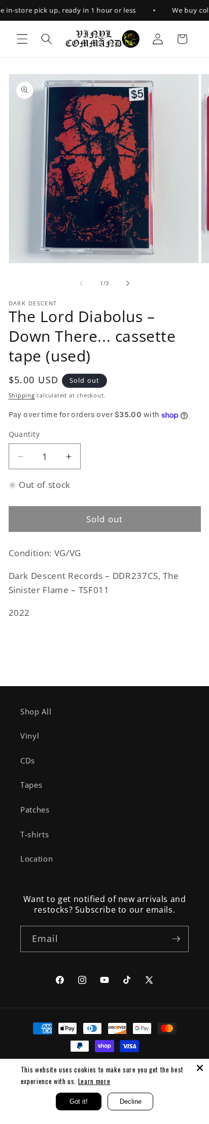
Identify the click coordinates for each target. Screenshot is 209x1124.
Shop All (35, 711)
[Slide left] (81, 283)
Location (36, 858)
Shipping (22, 395)
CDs (27, 760)
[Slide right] (128, 283)
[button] (22, 39)
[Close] (200, 1068)
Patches (35, 809)
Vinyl (29, 736)
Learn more (94, 1081)
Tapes (31, 785)
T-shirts (34, 834)
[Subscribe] (176, 939)
